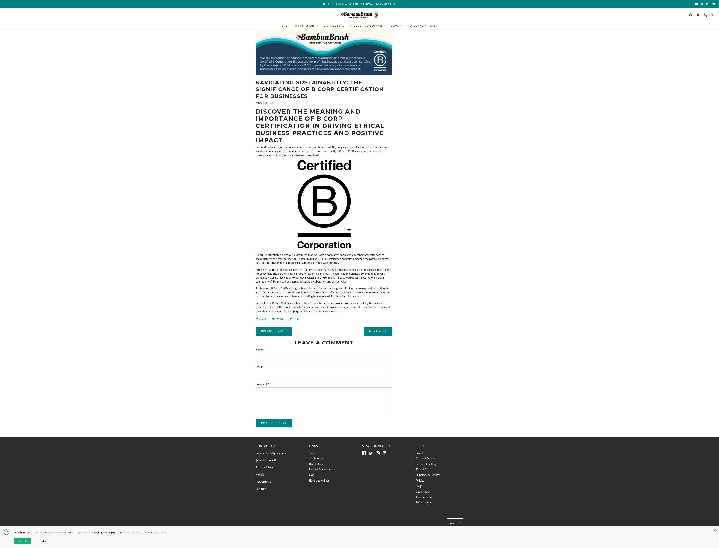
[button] (455, 522)
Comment (262, 384)
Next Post (378, 331)
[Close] (715, 529)
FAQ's (419, 486)
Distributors (334, 25)
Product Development (367, 25)
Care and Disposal (426, 458)
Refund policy (424, 502)
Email (260, 366)
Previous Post (273, 331)
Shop (285, 25)
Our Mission (316, 458)
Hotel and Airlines (422, 25)
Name (260, 349)
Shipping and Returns (428, 474)
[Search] (690, 15)
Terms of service (425, 497)
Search (420, 453)
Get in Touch (423, 491)
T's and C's (422, 469)
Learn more (159, 532)
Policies (420, 480)
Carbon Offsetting (426, 464)
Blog (311, 474)
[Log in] (698, 15)
